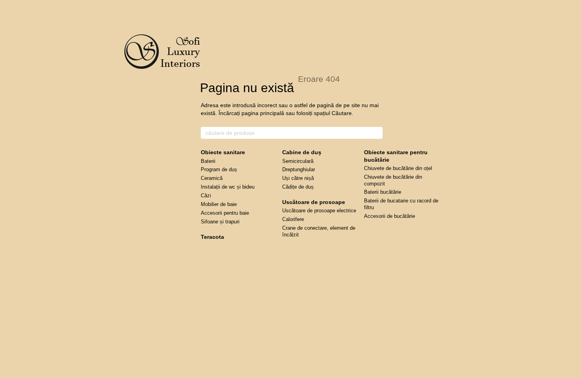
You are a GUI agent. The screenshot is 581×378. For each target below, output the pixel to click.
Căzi (206, 195)
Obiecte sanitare (223, 152)
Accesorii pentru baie (225, 213)
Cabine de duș (301, 152)
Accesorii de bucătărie (389, 216)
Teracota (212, 237)
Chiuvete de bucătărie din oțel (398, 168)
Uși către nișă (298, 178)
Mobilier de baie (219, 204)
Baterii (208, 161)
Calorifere (293, 219)
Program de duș (219, 169)
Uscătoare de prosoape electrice (319, 211)
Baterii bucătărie (382, 192)
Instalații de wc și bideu (228, 187)
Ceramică (212, 178)
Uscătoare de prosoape (313, 202)
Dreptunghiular (298, 169)
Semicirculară (297, 161)
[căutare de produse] (376, 133)
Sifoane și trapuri (220, 222)
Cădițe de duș (298, 187)
